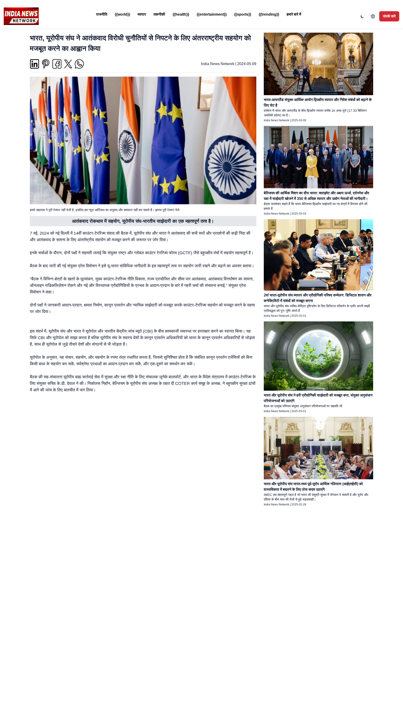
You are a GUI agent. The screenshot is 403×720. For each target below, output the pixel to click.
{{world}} (122, 14)
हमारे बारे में (294, 14)
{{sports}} (242, 14)
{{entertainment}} (212, 14)
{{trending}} (269, 14)
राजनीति (101, 14)
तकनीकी (159, 14)
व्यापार (142, 14)
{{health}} (181, 14)
